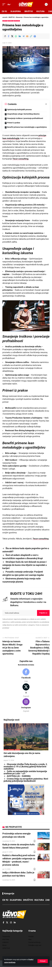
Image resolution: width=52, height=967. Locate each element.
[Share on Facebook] (8, 36)
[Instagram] (26, 705)
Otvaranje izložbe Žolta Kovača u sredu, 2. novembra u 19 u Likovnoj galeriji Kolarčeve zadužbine (26, 766)
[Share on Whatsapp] (16, 36)
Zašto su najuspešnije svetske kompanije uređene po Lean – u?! (25, 772)
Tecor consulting (20, 159)
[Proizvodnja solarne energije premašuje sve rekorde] (43, 835)
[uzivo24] (26, 4)
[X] (26, 690)
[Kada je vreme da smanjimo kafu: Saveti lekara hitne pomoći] (43, 846)
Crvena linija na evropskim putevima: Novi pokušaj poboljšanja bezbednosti (26, 779)
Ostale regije (41, 877)
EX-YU (5, 900)
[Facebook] (26, 675)
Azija (5, 749)
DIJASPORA (17, 749)
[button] (42, 961)
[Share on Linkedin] (19, 36)
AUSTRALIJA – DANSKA (19, 776)
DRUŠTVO (5, 20)
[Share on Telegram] (23, 36)
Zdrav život (41, 849)
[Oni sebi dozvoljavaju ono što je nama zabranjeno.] (26, 736)
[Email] (27, 36)
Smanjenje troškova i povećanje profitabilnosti (25, 118)
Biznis (43, 874)
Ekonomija (10, 20)
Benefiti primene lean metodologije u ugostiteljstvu (27, 127)
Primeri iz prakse (13, 123)
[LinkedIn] (14, 922)
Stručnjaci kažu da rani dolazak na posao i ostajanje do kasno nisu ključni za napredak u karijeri (24, 565)
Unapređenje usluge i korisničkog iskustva (23, 114)
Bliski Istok (11, 749)
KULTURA (39, 900)
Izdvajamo (16, 20)
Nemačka (46, 860)
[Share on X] (12, 36)
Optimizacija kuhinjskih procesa (19, 110)
